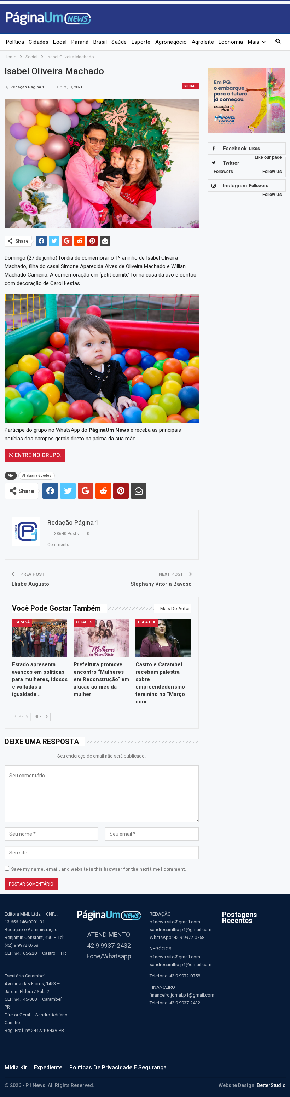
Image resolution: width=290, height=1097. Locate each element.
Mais (254, 42)
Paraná (80, 42)
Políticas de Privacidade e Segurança (118, 1067)
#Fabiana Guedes (36, 475)
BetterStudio (271, 1085)
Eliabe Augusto (30, 584)
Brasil (100, 42)
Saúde (119, 42)
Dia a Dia (146, 622)
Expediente (48, 1067)
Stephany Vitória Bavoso (161, 584)
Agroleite (203, 42)
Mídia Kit (16, 1067)
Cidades (38, 42)
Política (15, 42)
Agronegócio (171, 42)
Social (190, 86)
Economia (231, 42)
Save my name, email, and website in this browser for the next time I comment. (98, 869)
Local (59, 42)
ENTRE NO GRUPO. (37, 455)
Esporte (141, 42)
